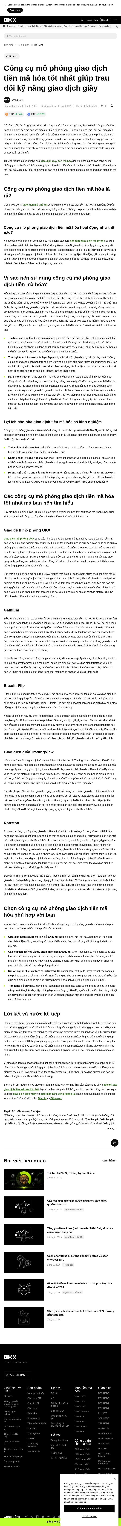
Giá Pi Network (105, 1438)
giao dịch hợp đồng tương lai (57, 1093)
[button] (82, 20)
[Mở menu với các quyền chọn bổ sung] (115, 20)
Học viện (31, 1428)
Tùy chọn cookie (12, 1466)
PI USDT (102, 1413)
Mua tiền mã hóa (35, 1393)
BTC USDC (103, 1393)
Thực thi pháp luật (13, 1456)
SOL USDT (103, 1418)
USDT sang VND (83, 1459)
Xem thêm (108, 1160)
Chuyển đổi (33, 1403)
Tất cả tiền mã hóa (36, 1423)
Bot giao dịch (33, 1418)
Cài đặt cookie (89, 1516)
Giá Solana (103, 1443)
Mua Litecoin (81, 1426)
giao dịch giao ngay (25, 1093)
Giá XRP (102, 1448)
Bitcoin (42, 1098)
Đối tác (54, 1393)
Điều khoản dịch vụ (12, 1427)
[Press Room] (59, 1516)
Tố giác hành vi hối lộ (13, 1450)
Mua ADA (79, 1416)
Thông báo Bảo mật (11, 1435)
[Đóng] (114, 1478)
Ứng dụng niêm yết (59, 1417)
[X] (31, 1516)
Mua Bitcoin (80, 1406)
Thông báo (56, 1453)
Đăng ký (105, 20)
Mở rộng (110, 1128)
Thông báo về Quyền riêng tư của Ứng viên (11, 1404)
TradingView (33, 1433)
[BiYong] (53, 1516)
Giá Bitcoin (103, 1428)
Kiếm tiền (32, 1413)
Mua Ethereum (82, 1411)
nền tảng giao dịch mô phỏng (87, 240)
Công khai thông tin (12, 1442)
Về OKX (8, 1396)
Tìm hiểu (9, 45)
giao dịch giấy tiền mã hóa (56, 161)
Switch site (15, 10)
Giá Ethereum (105, 1433)
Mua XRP (79, 1431)
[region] (89, 1500)
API (53, 1398)
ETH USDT (103, 1408)
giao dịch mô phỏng (35, 204)
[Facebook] (37, 1516)
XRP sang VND (82, 1469)
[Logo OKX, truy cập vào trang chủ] (10, 20)
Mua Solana (80, 1421)
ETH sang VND (82, 1454)
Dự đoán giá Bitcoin (104, 1454)
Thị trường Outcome (32, 1444)
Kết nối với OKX (59, 1458)
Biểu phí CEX (57, 1411)
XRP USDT (103, 1423)
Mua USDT (80, 1396)
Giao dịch (24, 45)
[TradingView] (48, 1516)
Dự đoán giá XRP (106, 1468)
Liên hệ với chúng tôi (13, 1420)
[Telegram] (26, 1516)
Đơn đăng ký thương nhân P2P (60, 1424)
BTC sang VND (82, 1449)
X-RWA (31, 1438)
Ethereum (56, 1098)
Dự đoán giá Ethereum (104, 1462)
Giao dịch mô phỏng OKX (19, 538)
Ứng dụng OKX (11, 1461)
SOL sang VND (82, 1464)
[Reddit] (42, 1516)
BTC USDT (103, 1403)
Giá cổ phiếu (33, 1451)
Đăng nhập (92, 20)
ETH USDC (103, 1398)
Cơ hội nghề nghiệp (10, 1412)
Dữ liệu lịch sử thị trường (59, 1404)
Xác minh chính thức (58, 1446)
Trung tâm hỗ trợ (59, 1440)
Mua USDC (80, 1401)
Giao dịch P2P (34, 1398)
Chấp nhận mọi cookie (89, 1508)
